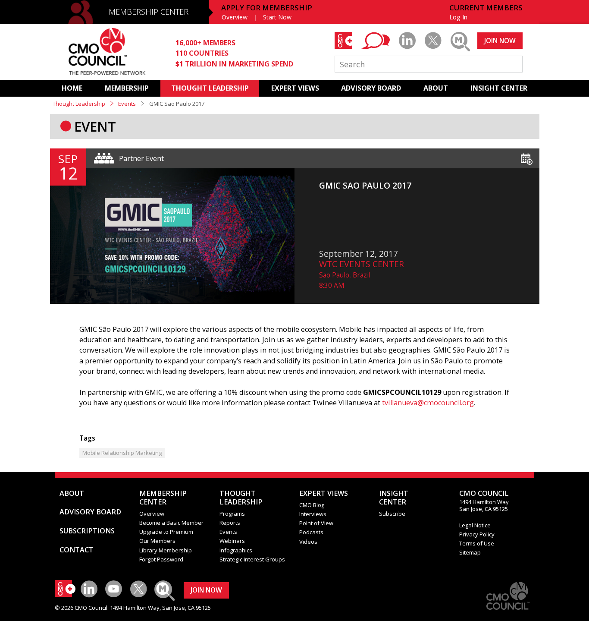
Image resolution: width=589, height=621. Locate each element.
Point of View (316, 523)
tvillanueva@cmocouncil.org (428, 402)
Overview (235, 17)
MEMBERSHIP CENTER (148, 11)
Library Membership (165, 550)
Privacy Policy (477, 534)
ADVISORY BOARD (371, 88)
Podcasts (311, 532)
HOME (72, 88)
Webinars (232, 541)
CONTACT (77, 550)
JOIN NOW (500, 40)
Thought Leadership (79, 103)
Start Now (277, 17)
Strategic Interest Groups (252, 559)
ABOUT (435, 88)
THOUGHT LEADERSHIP (210, 88)
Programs (232, 513)
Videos (308, 541)
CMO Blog (311, 505)
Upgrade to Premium (166, 532)
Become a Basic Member (171, 522)
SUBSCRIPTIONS (87, 531)
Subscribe (392, 513)
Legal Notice (475, 525)
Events (127, 103)
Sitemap (470, 552)
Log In (458, 17)
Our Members (157, 541)
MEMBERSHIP (127, 88)
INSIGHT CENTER (498, 88)
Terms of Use (476, 543)
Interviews (312, 514)
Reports (229, 522)
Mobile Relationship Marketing (122, 453)
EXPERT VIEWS (295, 88)
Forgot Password (161, 559)
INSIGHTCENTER (393, 498)
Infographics (235, 550)
